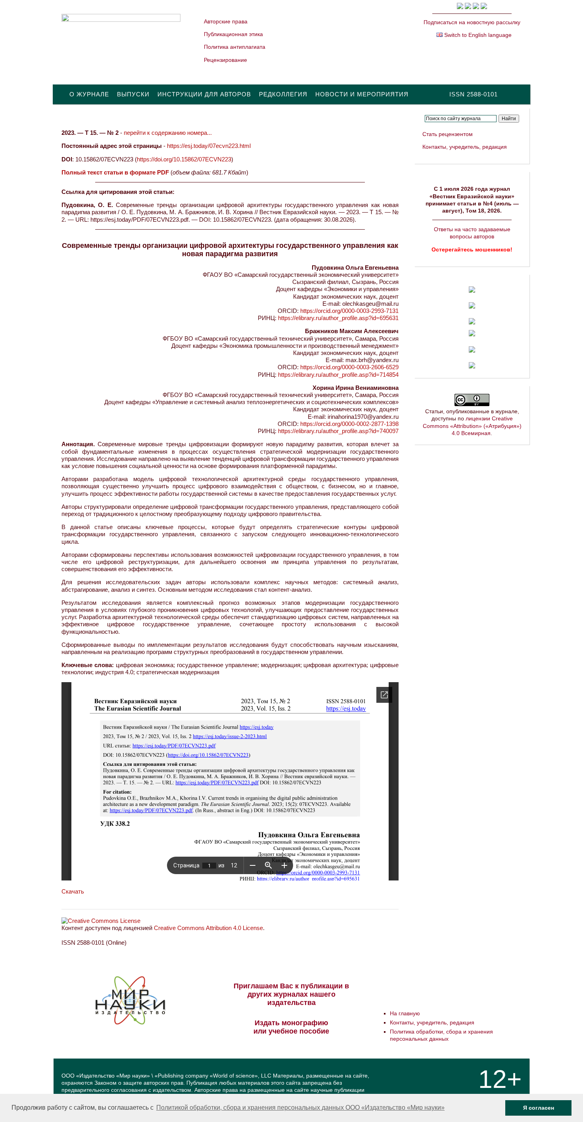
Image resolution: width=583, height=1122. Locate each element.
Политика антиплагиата (234, 47)
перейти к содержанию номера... (168, 132)
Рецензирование (225, 60)
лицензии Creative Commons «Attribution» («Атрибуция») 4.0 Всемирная (472, 425)
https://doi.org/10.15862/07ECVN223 (184, 159)
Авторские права (225, 21)
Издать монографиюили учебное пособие (291, 1027)
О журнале (89, 94)
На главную (405, 1013)
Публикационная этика (233, 34)
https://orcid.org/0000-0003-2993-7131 (349, 310)
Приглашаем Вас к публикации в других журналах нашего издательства (291, 994)
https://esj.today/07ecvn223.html (209, 145)
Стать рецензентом (447, 134)
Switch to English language (477, 35)
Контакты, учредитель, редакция (464, 147)
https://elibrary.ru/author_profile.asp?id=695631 (338, 318)
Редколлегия (283, 94)
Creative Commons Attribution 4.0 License (208, 927)
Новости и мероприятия (361, 94)
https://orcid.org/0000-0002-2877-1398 (349, 423)
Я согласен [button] (538, 1108)
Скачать (72, 891)
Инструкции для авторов (204, 94)
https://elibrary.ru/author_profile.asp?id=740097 (338, 431)
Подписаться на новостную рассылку (472, 22)
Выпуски (133, 94)
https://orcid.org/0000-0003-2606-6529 (349, 367)
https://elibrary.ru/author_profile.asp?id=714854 (338, 374)
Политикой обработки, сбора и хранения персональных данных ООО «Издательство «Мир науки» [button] (300, 1107)
